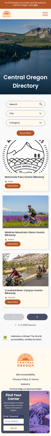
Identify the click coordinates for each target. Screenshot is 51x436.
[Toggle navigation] (45, 14)
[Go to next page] (37, 317)
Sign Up (13, 428)
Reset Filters (25, 133)
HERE (35, 5)
